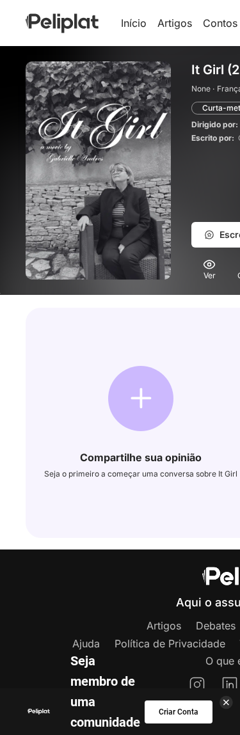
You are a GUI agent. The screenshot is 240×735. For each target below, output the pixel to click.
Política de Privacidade (170, 643)
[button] (140, 398)
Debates (216, 625)
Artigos (174, 23)
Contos (220, 23)
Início (134, 23)
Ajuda (86, 643)
